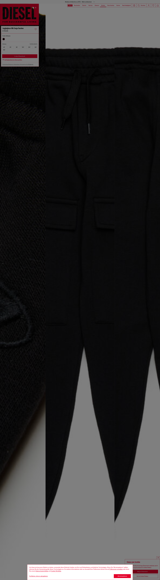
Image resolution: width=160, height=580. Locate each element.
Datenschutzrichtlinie (42, 571)
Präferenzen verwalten (116, 569)
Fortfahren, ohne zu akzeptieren (38, 576)
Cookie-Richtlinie (56, 571)
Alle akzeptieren (122, 576)
